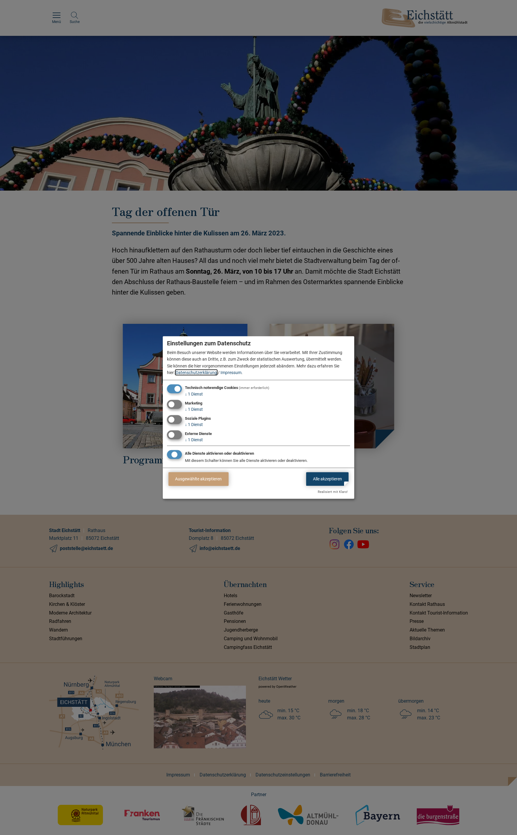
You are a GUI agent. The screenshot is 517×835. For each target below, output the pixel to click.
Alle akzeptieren (327, 479)
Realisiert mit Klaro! (333, 492)
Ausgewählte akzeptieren (198, 479)
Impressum (231, 372)
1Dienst (194, 394)
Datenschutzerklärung (196, 372)
